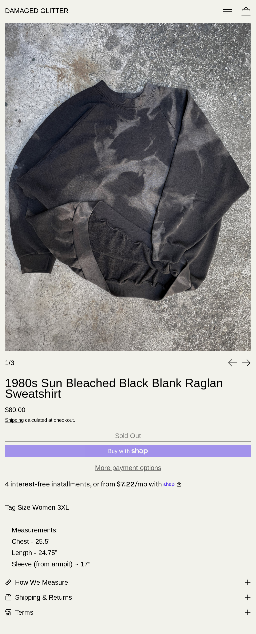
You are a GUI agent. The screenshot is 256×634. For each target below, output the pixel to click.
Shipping (14, 420)
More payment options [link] (128, 467)
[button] (128, 187)
